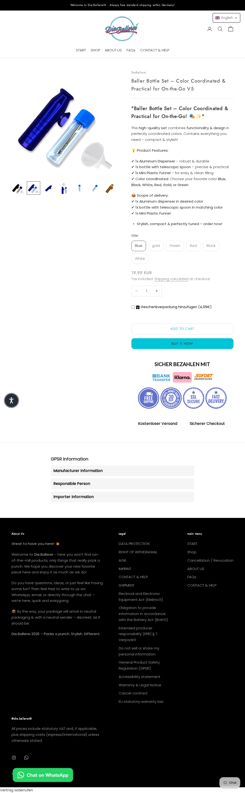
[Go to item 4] (64, 188)
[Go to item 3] (49, 188)
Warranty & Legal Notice (140, 685)
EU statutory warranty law (141, 701)
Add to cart (182, 328)
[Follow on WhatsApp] (26, 757)
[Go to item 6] (94, 188)
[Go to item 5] (79, 188)
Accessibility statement (139, 676)
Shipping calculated (171, 279)
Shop (191, 552)
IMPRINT (125, 568)
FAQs (131, 50)
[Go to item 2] (33, 188)
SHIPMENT (126, 585)
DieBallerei (138, 72)
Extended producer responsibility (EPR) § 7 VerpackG (138, 634)
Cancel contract (133, 693)
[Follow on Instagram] (13, 757)
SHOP (95, 50)
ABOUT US (113, 50)
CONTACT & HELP (154, 50)
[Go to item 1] (18, 188)
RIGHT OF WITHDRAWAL (138, 552)
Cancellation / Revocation (210, 560)
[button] (226, 17)
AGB (122, 560)
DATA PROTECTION (134, 543)
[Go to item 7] (110, 188)
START (81, 50)
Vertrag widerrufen (16, 790)
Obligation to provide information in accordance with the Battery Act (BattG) (143, 613)
